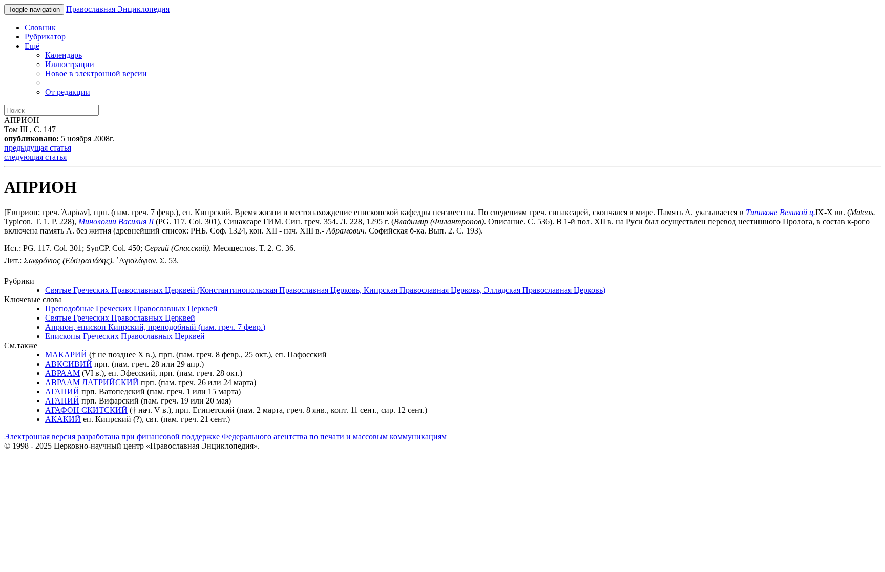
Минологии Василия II (116, 221)
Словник (40, 27)
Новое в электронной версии (96, 73)
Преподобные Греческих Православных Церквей (131, 308)
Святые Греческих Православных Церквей (120, 317)
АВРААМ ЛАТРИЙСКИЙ (92, 382)
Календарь (63, 55)
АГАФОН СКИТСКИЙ (86, 410)
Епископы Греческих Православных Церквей (125, 336)
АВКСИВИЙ (68, 363)
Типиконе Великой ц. (780, 212)
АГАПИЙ (62, 391)
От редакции (67, 92)
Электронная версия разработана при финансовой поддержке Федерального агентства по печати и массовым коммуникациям (225, 436)
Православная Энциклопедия (118, 9)
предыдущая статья (37, 147)
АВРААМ (62, 373)
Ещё (32, 45)
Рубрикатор (45, 36)
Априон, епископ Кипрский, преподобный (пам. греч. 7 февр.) (155, 327)
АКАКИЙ (63, 419)
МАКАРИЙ (66, 354)
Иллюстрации (69, 64)
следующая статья (35, 157)
